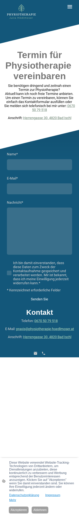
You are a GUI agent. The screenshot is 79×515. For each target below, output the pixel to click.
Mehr (12, 500)
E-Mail (12, 178)
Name (12, 154)
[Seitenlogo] (21, 12)
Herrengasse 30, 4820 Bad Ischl (47, 118)
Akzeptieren (19, 510)
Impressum (52, 495)
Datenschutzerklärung (24, 495)
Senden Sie (39, 299)
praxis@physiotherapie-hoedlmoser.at (45, 329)
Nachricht (15, 202)
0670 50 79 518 (46, 321)
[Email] (35, 353)
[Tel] (43, 353)
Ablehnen (40, 510)
